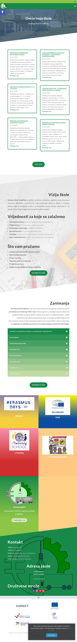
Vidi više (38, 164)
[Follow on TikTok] (43, 591)
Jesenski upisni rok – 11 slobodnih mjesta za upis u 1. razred (54, 89)
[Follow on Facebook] (33, 591)
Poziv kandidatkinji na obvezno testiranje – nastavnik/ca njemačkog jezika (53, 54)
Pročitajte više (14, 75)
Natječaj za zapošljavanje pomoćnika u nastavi (19, 53)
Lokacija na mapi (38, 579)
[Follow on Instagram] (37, 591)
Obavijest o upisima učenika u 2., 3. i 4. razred (22, 87)
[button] (2, 11)
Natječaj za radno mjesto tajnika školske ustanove (53, 123)
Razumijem (51, 635)
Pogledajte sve (19, 520)
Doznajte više (38, 273)
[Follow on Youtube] (40, 591)
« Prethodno (11, 155)
